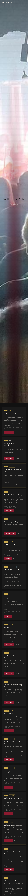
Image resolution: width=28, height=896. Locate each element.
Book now (8, 787)
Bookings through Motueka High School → (12, 484)
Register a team (10, 533)
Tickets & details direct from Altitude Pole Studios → (12, 586)
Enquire (8, 558)
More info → (17, 432)
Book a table (9, 510)
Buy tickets (9, 432)
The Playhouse (7, 2)
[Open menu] (25, 2)
